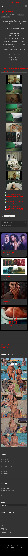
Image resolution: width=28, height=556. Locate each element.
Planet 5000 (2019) (7, 276)
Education (4, 457)
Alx (21, 547)
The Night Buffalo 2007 (6, 493)
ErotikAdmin (14, 14)
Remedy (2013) (5, 485)
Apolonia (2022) (12, 216)
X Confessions (5, 476)
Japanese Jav (4, 471)
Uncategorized (5, 473)
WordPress (13, 547)
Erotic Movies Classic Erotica (7, 464)
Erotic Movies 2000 (6, 16)
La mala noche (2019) (7, 325)
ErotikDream (14, 2)
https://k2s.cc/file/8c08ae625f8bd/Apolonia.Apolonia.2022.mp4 (14, 71)
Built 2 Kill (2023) (5, 488)
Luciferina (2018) (6, 301)
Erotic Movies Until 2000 (7, 466)
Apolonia (6, 216)
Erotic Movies (21, 14)
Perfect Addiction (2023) (8, 252)
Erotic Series (4, 468)
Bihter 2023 (4, 495)
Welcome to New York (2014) (8, 490)
